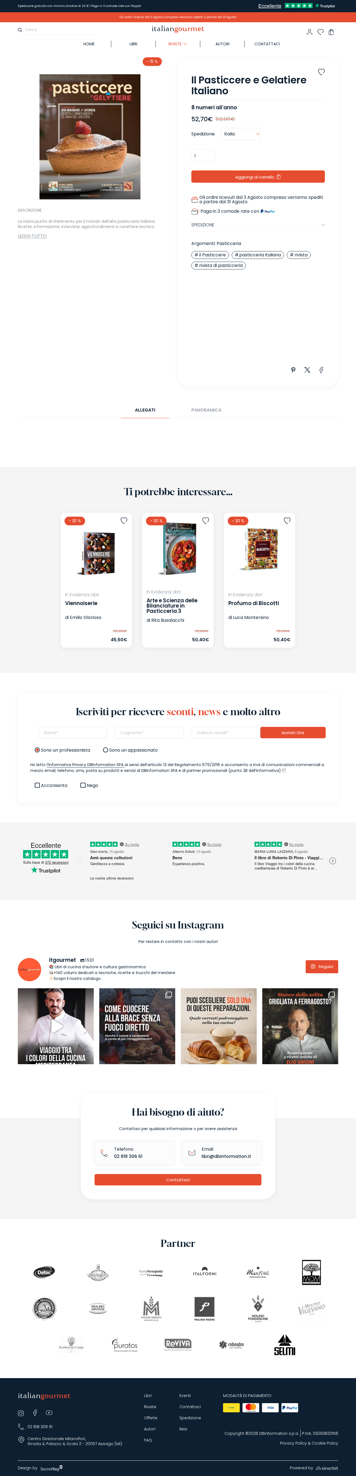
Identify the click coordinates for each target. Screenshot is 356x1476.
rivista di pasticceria (221, 265)
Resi (183, 1429)
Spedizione (190, 1418)
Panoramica (206, 410)
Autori (222, 44)
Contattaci (267, 44)
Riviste (150, 1407)
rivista (301, 255)
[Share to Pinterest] (293, 369)
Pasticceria (229, 243)
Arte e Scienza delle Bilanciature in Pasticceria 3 (172, 606)
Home (89, 44)
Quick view (85, 635)
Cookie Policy (325, 1443)
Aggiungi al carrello (254, 177)
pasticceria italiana (260, 255)
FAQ (148, 1440)
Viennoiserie (81, 603)
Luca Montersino (251, 617)
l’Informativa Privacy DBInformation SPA (86, 764)
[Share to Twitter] (307, 369)
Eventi (185, 1396)
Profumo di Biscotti (253, 603)
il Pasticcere (212, 255)
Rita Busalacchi (167, 620)
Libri (133, 44)
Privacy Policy (293, 1443)
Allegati (145, 410)
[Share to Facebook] (321, 369)
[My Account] (309, 32)
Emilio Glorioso (86, 617)
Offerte (150, 1418)
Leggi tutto (32, 236)
